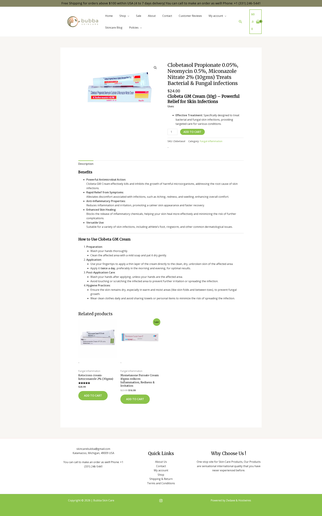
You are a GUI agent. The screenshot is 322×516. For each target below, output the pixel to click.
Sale (138, 16)
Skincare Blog (113, 27)
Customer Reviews (190, 16)
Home (109, 16)
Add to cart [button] (93, 395)
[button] (240, 21)
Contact (167, 16)
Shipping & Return (161, 479)
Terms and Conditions (161, 483)
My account (216, 16)
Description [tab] (85, 164)
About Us (161, 462)
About (152, 16)
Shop (122, 16)
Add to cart (192, 132)
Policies (134, 27)
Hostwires (244, 500)
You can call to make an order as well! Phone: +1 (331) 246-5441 (213, 3)
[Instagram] (161, 500)
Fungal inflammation (211, 141)
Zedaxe (231, 500)
